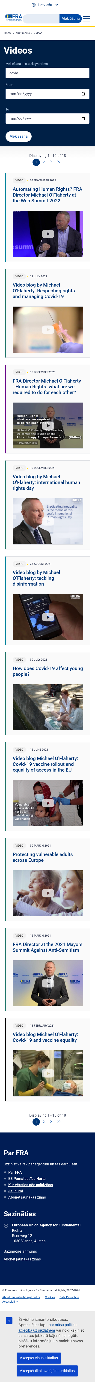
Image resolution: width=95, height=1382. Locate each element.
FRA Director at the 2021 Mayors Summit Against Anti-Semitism (48, 947)
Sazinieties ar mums (20, 1251)
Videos (38, 33)
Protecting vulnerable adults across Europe (43, 857)
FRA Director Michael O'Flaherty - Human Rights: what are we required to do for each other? (47, 386)
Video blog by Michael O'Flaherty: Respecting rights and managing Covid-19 (44, 290)
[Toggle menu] (86, 18)
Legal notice (32, 1297)
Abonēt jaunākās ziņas (27, 1197)
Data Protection (69, 1297)
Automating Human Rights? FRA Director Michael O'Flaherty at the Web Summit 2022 (47, 194)
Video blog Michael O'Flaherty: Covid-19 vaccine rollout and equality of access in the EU (45, 764)
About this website (13, 1297)
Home (8, 33)
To (7, 109)
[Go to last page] (59, 162)
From (9, 85)
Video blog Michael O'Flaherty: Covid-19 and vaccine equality (45, 1037)
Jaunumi (15, 1191)
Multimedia (23, 33)
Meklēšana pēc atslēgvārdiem (27, 64)
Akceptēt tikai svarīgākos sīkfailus (47, 1371)
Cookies (50, 1297)
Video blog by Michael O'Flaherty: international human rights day (46, 482)
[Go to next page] (51, 162)
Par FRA (15, 1172)
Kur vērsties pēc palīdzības (30, 1185)
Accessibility (10, 1301)
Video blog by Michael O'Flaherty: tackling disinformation (36, 578)
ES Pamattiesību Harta (27, 1178)
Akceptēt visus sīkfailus (39, 1358)
